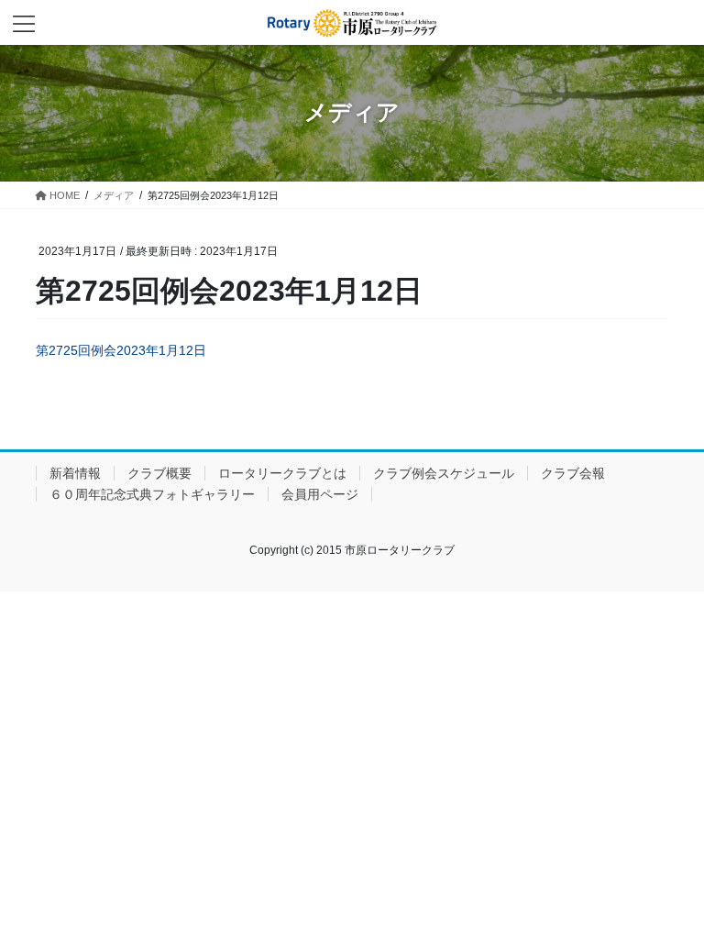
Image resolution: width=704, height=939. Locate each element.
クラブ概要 (159, 473)
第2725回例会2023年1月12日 (121, 350)
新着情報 (75, 473)
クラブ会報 (573, 473)
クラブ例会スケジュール (443, 473)
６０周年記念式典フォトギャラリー (152, 494)
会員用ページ (319, 494)
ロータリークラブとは (282, 473)
